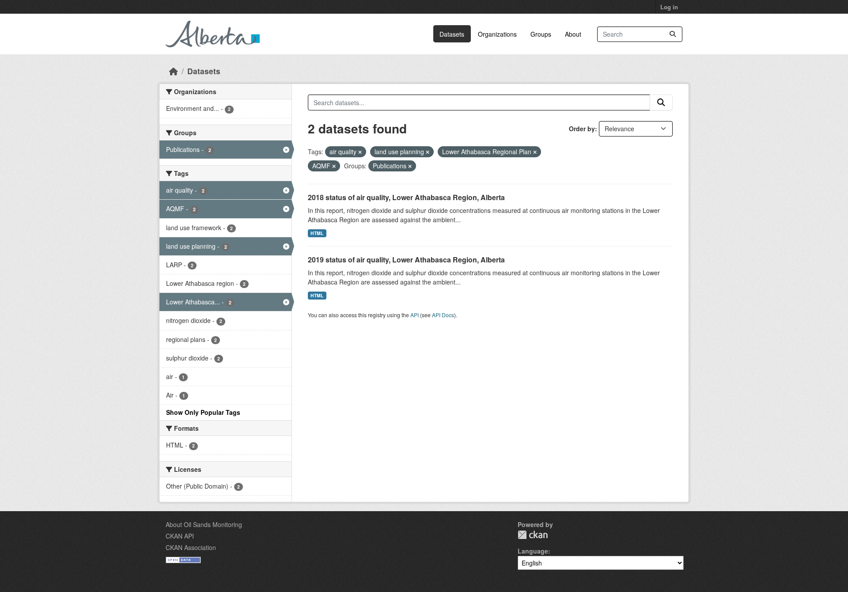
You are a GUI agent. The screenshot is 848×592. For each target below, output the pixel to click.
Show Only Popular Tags (203, 412)
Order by (582, 128)
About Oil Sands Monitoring (204, 524)
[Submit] (672, 34)
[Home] (173, 70)
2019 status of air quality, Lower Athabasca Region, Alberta (406, 259)
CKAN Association (191, 547)
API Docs (443, 315)
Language (533, 550)
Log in (669, 7)
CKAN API (180, 535)
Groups (540, 34)
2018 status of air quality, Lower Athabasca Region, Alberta (406, 197)
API (414, 315)
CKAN (533, 534)
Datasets (451, 34)
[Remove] (360, 152)
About (573, 34)
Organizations (497, 34)
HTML (316, 233)
